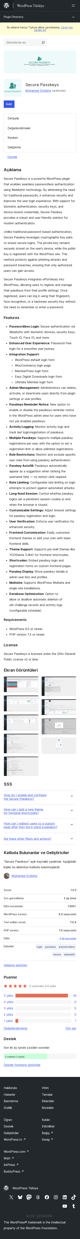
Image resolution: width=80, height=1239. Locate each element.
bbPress (11, 1165)
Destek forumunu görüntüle (22, 1065)
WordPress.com (16, 1151)
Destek (12, 157)
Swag (47, 1139)
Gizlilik (8, 1108)
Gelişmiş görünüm (15, 965)
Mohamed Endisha (38, 90)
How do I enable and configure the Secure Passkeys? (25, 796)
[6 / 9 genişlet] (71, 681)
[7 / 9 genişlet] (71, 704)
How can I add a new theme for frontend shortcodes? (23, 811)
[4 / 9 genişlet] (33, 738)
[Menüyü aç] (74, 5)
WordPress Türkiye (25, 1188)
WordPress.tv (15, 1139)
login (39, 946)
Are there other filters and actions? (27, 839)
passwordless (67, 946)
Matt (9, 1158)
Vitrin (45, 1088)
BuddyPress (14, 1171)
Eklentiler (48, 1101)
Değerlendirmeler (19, 128)
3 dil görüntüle (68, 938)
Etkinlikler (48, 1126)
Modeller (48, 1108)
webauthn (69, 954)
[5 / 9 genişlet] (33, 761)
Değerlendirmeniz (15, 1028)
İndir (9, 104)
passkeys (50, 946)
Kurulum (13, 137)
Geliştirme (14, 147)
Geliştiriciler (11, 1133)
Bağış (47, 1133)
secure (57, 954)
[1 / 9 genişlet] (33, 681)
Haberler (9, 1094)
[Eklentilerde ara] (43, 42)
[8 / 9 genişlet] (71, 723)
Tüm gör (70, 1028)
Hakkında (10, 1088)
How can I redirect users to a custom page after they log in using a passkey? (30, 825)
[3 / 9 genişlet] (33, 719)
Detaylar (13, 118)
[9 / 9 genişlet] (71, 742)
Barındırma (11, 1101)
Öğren (8, 1120)
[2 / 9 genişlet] (33, 700)
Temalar (47, 1094)
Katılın (46, 1120)
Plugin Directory (13, 16)
